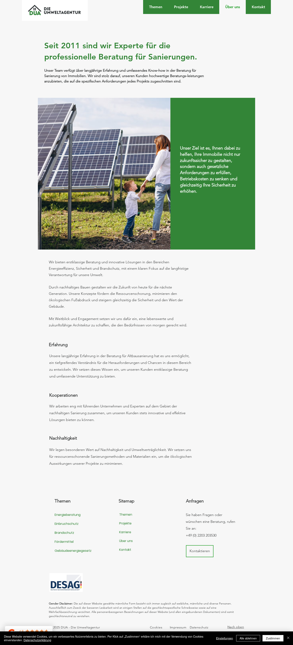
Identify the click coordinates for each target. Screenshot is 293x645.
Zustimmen (273, 638)
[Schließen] (288, 638)
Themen (125, 514)
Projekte (125, 523)
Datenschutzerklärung (37, 640)
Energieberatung (68, 514)
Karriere (125, 532)
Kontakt (125, 549)
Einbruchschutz (67, 523)
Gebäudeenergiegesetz (73, 550)
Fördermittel (64, 541)
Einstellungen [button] (224, 638)
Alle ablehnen (248, 638)
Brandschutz (64, 532)
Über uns (126, 541)
